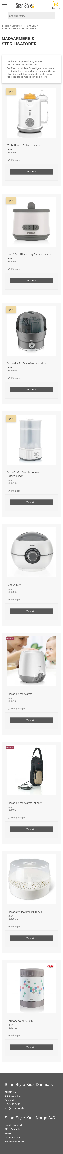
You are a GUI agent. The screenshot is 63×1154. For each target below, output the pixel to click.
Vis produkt (31, 171)
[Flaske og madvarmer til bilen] (31, 772)
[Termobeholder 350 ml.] (31, 990)
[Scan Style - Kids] (25, 5)
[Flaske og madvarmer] (31, 663)
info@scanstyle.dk (14, 1108)
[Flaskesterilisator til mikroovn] (31, 881)
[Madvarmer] (31, 554)
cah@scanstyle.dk (14, 1141)
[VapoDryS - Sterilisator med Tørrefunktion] (31, 441)
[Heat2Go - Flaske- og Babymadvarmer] (31, 223)
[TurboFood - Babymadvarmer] (31, 114)
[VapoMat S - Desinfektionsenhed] (31, 332)
